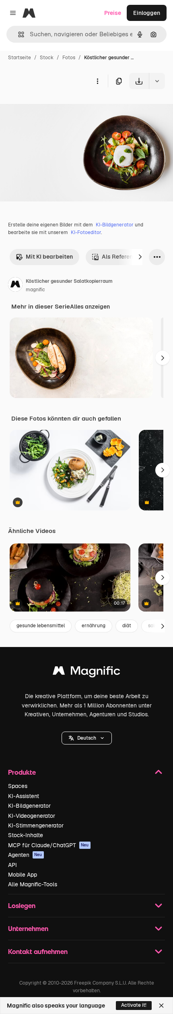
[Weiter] (140, 257)
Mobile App (22, 874)
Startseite (19, 57)
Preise (112, 13)
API (12, 865)
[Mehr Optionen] (97, 81)
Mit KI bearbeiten (49, 256)
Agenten (25, 854)
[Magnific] (86, 672)
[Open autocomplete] (18, 34)
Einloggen (146, 13)
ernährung (93, 625)
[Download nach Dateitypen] (157, 81)
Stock (47, 57)
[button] (87, 738)
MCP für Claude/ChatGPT (48, 845)
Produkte (22, 772)
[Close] (161, 1005)
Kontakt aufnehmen (38, 951)
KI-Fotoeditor (86, 232)
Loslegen (21, 905)
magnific (35, 289)
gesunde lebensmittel (40, 625)
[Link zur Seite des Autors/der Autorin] (15, 285)
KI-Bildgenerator (115, 225)
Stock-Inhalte (25, 835)
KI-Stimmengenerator (36, 825)
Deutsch (86, 738)
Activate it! (133, 1005)
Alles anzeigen (90, 306)
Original (51, 108)
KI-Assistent (23, 796)
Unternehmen (28, 928)
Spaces (17, 786)
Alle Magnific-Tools (32, 884)
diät (126, 625)
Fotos (68, 57)
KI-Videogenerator (31, 815)
